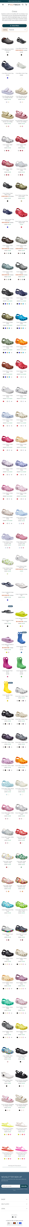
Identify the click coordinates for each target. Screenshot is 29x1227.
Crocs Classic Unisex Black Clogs (8, 194)
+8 (25, 377)
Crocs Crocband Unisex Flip (7, 593)
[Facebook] (12, 1217)
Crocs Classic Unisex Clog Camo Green (21, 196)
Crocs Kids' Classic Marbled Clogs (7, 886)
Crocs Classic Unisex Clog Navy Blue (7, 220)
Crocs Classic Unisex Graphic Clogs (8, 568)
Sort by (5, 30)
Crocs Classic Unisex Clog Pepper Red (21, 222)
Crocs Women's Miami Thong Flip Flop (7, 1129)
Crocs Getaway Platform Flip (21, 619)
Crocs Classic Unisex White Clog (21, 567)
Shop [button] (3, 1199)
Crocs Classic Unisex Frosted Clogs (21, 518)
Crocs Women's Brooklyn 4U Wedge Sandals (21, 1081)
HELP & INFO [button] (5, 1204)
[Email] (15, 1217)
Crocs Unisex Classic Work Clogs (21, 1056)
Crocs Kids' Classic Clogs (21, 696)
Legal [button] (3, 1208)
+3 (11, 304)
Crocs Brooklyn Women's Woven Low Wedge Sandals (7, 121)
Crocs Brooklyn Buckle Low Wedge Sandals (7, 97)
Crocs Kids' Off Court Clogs (7, 935)
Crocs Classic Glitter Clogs (7, 145)
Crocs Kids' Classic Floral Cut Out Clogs (7, 789)
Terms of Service (20, 1188)
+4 (11, 964)
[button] (4, 4)
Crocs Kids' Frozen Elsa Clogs (7, 910)
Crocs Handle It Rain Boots (21, 647)
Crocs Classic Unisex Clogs (8, 246)
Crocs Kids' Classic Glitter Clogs (7, 813)
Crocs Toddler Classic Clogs (7, 959)
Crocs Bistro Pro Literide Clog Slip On (8, 49)
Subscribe (24, 1186)
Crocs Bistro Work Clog (21, 48)
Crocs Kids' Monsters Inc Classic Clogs (21, 910)
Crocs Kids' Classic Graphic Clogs (21, 838)
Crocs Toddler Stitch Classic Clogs (7, 1056)
